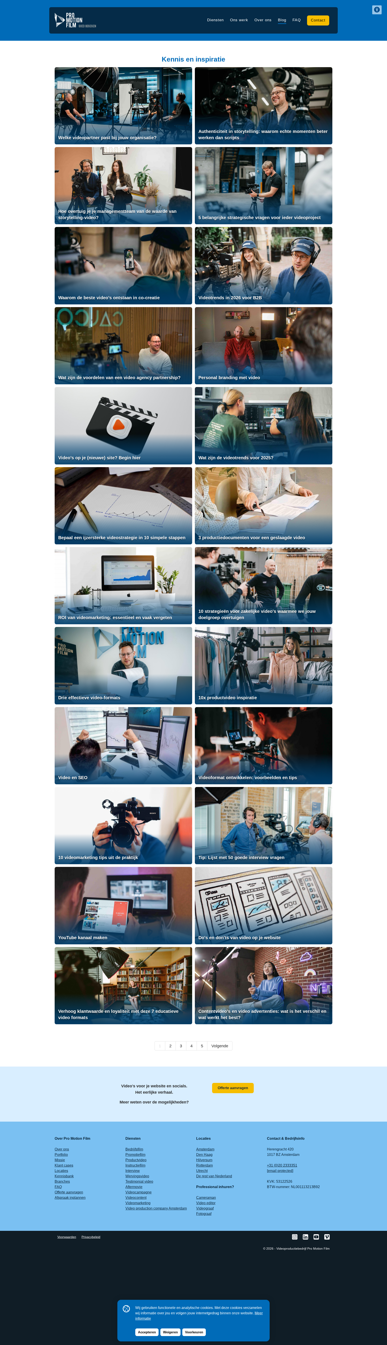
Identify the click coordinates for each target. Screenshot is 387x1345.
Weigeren (170, 1332)
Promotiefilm (135, 1155)
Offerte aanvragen (233, 1088)
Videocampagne (138, 1192)
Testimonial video (139, 1181)
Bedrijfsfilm (134, 1149)
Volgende (219, 1046)
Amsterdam (205, 1149)
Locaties (61, 1171)
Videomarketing (137, 1203)
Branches (62, 1181)
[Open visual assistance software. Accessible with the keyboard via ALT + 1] (377, 9)
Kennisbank (64, 1176)
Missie (60, 1160)
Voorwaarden (66, 1237)
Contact (318, 20)
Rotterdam (204, 1165)
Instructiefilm (135, 1165)
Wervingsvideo (137, 1176)
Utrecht (202, 1171)
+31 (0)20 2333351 (282, 1165)
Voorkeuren (194, 1332)
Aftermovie (133, 1187)
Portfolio (61, 1155)
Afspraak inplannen (70, 1198)
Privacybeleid (91, 1237)
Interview (132, 1171)
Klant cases (64, 1165)
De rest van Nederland (214, 1176)
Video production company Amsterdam (156, 1208)
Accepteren (147, 1332)
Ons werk (239, 20)
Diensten (215, 20)
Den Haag (204, 1155)
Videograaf (205, 1208)
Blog (282, 20)
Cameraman (206, 1198)
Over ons (263, 20)
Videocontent (135, 1198)
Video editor (205, 1203)
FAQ (296, 20)
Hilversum (204, 1160)
